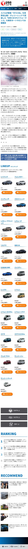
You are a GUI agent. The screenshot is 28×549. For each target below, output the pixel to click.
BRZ (2, 33)
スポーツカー (7, 34)
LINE (3, 29)
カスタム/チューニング (12, 33)
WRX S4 (5, 33)
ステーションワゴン (22, 33)
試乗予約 (8, 192)
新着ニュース (10, 8)
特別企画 (3, 8)
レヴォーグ (13, 34)
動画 (16, 8)
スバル (2, 34)
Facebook (14, 29)
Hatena (19, 29)
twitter (7, 29)
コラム (25, 8)
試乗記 (20, 8)
